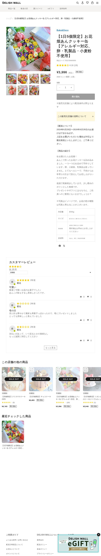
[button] (77, 2)
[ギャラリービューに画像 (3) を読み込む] (34, 79)
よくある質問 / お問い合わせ (17, 540)
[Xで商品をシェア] (64, 246)
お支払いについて (13, 549)
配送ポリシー (42, 544)
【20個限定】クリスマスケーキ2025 (14, 398)
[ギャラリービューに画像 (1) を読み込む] (11, 79)
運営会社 (40, 540)
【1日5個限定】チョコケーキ (40, 396)
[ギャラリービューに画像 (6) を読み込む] (23, 90)
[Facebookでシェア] (60, 246)
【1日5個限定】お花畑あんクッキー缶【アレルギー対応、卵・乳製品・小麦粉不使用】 (68, 398)
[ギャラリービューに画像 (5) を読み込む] (11, 90)
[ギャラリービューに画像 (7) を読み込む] (34, 90)
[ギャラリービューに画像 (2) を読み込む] (23, 79)
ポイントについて (13, 554)
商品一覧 (11, 9)
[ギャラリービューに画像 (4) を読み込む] (45, 79)
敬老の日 (24, 9)
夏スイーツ (37, 9)
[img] (23, 280)
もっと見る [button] (50, 348)
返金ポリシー (42, 549)
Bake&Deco (62, 30)
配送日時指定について (14, 544)
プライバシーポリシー (45, 554)
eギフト (51, 9)
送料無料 (63, 9)
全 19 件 (13, 269)
